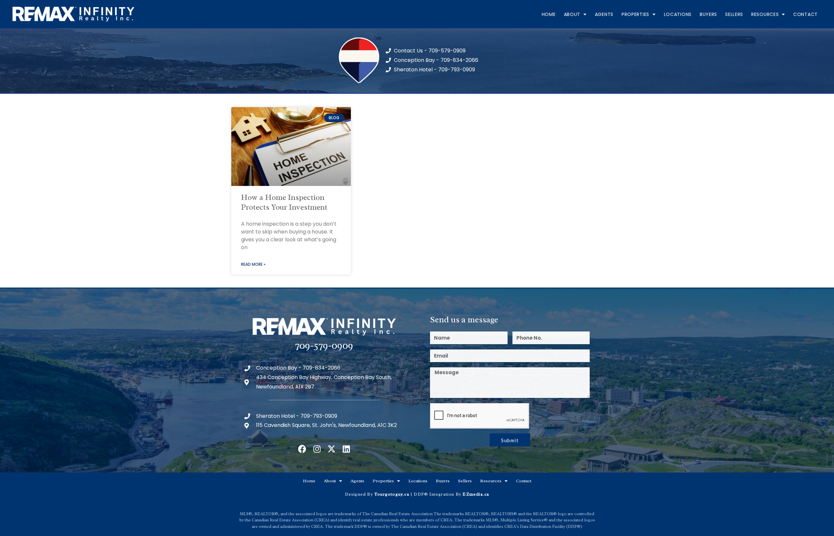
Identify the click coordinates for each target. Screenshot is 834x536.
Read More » (253, 264)
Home (549, 14)
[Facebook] (302, 449)
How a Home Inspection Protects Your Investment (284, 202)
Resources (765, 14)
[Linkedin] (346, 449)
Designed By (359, 494)
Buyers (708, 14)
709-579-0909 (324, 345)
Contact (805, 14)
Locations (678, 14)
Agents (604, 14)
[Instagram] (316, 449)
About (572, 14)
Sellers (734, 14)
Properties (635, 14)
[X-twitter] (331, 449)
